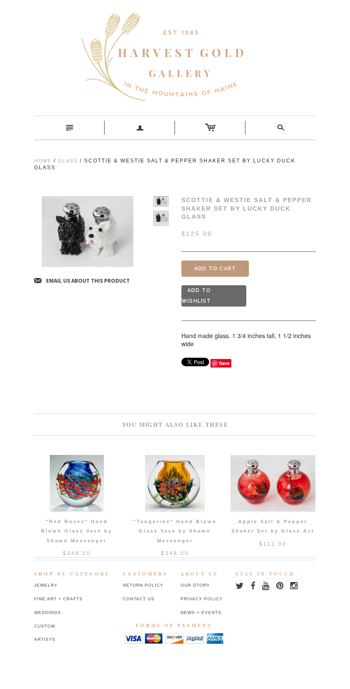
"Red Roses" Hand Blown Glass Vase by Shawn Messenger (76, 531)
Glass (68, 160)
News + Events (201, 612)
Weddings (47, 612)
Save (224, 363)
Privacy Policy (202, 598)
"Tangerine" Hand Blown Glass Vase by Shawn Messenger (175, 531)
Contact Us (139, 598)
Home (43, 160)
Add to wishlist (196, 295)
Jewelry (46, 585)
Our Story (195, 585)
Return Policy (143, 585)
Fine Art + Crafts (58, 598)
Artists (44, 639)
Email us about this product (82, 281)
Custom (44, 626)
